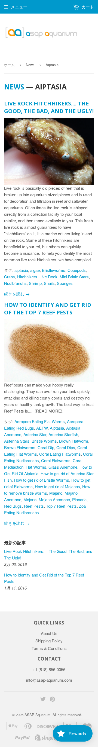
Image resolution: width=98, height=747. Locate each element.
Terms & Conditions (49, 648)
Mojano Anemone (54, 499)
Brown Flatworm (73, 441)
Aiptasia (57, 428)
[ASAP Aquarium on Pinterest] (52, 699)
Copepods (77, 270)
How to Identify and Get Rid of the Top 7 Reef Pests (47, 308)
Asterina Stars (16, 441)
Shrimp (35, 283)
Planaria (79, 499)
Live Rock (48, 276)
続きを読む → (17, 294)
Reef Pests (34, 506)
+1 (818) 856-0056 (49, 669)
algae (35, 270)
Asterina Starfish (63, 434)
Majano (55, 493)
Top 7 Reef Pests (61, 506)
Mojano (29, 499)
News (30, 64)
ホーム (9, 64)
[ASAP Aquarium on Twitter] (43, 699)
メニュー (19, 6)
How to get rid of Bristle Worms (41, 480)
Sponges (65, 283)
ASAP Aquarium (37, 714)
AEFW (42, 428)
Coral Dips (65, 447)
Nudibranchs (15, 283)
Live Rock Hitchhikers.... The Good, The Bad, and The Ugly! (49, 107)
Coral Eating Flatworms (60, 454)
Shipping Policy (49, 640)
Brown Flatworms (19, 447)
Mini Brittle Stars (74, 276)
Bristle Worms (44, 441)
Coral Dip (46, 447)
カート (87, 6)
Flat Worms (36, 467)
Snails (49, 283)
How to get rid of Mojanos (57, 486)
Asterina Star (34, 434)
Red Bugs (13, 506)
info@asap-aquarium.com (49, 680)
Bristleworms (53, 270)
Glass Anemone (62, 467)
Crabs (9, 276)
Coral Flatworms (56, 460)
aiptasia (21, 270)
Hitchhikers (27, 276)
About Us (49, 633)
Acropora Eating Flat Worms (39, 421)
